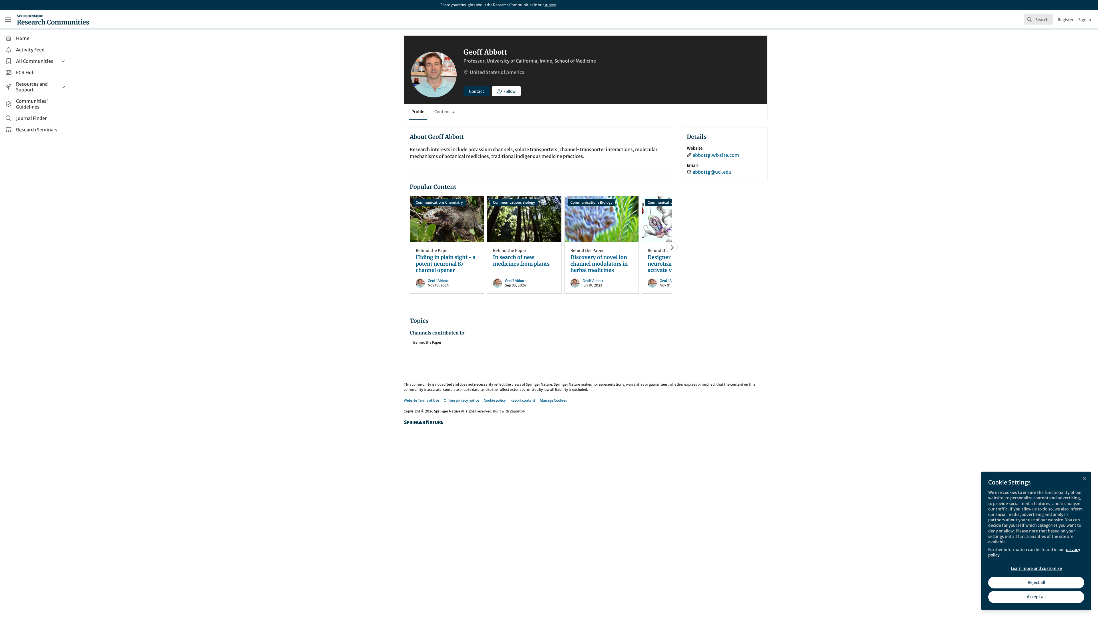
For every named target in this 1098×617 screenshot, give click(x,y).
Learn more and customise (1036, 568)
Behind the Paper (432, 250)
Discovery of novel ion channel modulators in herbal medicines (601, 219)
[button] (506, 91)
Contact (476, 91)
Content (444, 111)
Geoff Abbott (438, 281)
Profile (417, 111)
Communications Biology (514, 202)
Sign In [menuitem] (1084, 19)
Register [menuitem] (1066, 19)
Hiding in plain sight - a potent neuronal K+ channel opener (447, 219)
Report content (522, 400)
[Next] (672, 247)
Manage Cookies (553, 400)
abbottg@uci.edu (712, 172)
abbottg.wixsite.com (716, 155)
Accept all (1036, 596)
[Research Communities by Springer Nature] (424, 422)
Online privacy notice (461, 400)
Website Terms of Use (421, 400)
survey (550, 5)
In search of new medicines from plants (524, 219)
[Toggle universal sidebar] (8, 19)
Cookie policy (495, 400)
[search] (1038, 19)
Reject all (1036, 582)
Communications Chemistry (439, 202)
